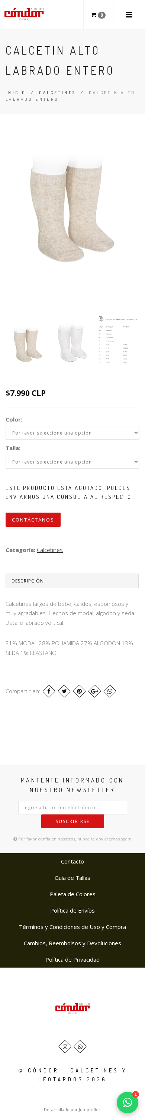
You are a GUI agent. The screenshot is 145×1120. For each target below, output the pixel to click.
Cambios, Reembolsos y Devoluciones (72, 943)
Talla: (13, 448)
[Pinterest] (79, 691)
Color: (14, 419)
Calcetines (57, 92)
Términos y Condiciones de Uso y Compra (72, 926)
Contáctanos (33, 519)
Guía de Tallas (72, 877)
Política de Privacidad (72, 959)
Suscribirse (73, 821)
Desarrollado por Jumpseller (72, 1109)
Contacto (72, 861)
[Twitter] (64, 691)
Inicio (16, 92)
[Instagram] (65, 1046)
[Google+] (94, 691)
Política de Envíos (72, 910)
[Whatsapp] (80, 1046)
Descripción (28, 581)
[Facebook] (49, 691)
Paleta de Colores (73, 894)
